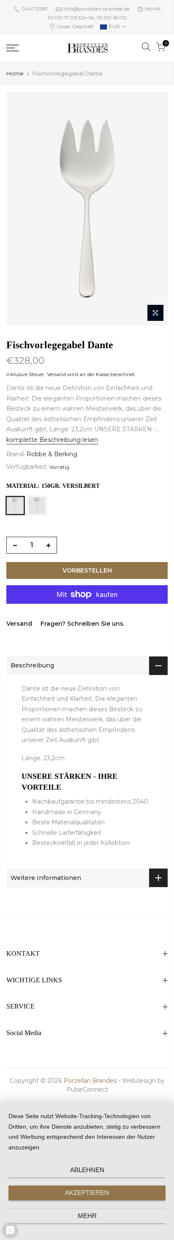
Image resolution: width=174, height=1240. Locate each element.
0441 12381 (34, 8)
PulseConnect (87, 1089)
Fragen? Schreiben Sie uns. (83, 623)
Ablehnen (87, 1169)
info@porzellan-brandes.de (96, 8)
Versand (56, 374)
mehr (87, 1215)
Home (15, 73)
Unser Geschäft (75, 26)
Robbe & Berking (52, 454)
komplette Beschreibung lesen (52, 440)
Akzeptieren (87, 1192)
